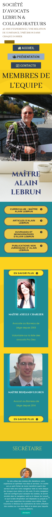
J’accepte (26, 513)
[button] (26, 48)
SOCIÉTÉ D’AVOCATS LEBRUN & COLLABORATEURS (24, 14)
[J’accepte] (49, 497)
